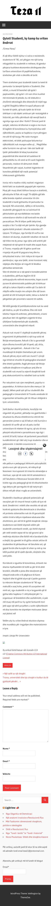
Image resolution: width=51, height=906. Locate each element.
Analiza (7, 665)
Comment (8, 706)
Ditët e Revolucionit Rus (17, 829)
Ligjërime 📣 (12, 807)
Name (6, 748)
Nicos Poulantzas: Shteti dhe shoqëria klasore (27, 837)
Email (6, 761)
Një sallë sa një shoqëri (14, 673)
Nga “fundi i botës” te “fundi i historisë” (24, 833)
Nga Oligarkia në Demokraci (19, 813)
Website (6, 773)
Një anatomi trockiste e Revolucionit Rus (24, 817)
